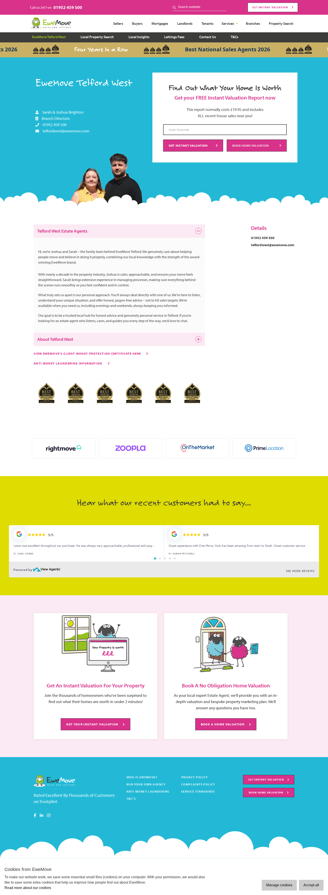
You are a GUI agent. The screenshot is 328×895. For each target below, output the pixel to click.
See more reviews (300, 571)
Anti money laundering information (68, 363)
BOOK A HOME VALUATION (223, 724)
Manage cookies (279, 885)
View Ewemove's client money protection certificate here (87, 353)
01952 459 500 (67, 7)
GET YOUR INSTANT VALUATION (92, 724)
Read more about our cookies (27, 888)
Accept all (311, 885)
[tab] (155, 558)
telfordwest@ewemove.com (66, 130)
